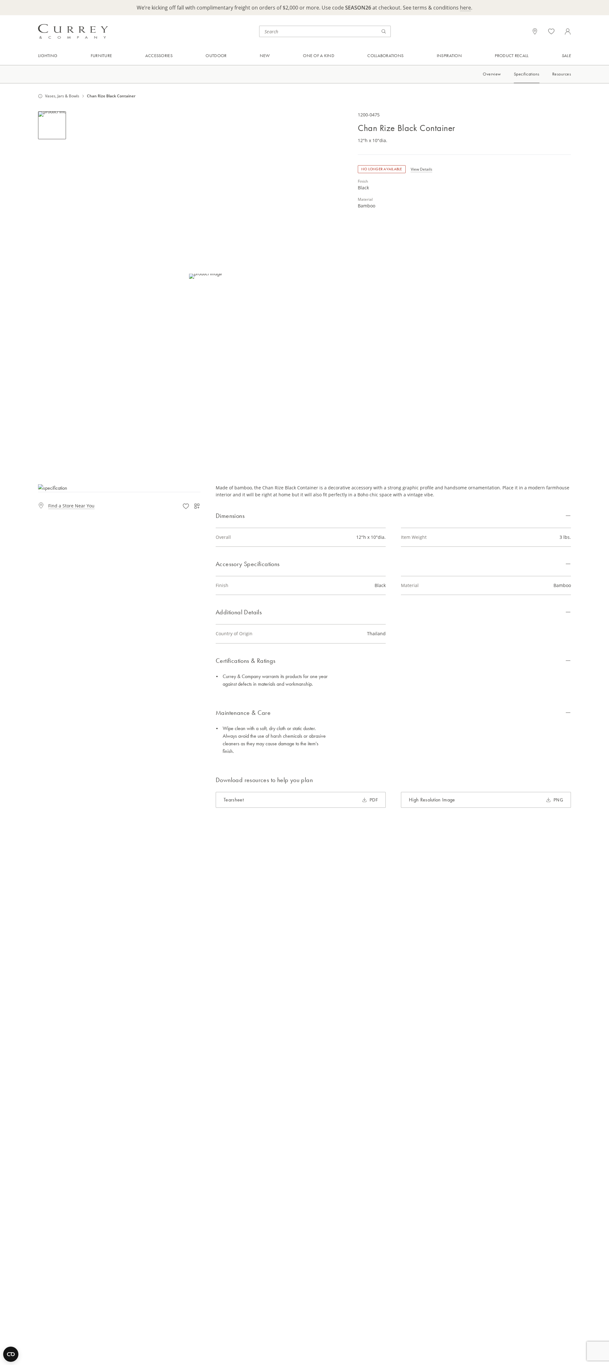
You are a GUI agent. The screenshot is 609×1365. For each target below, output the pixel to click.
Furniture (101, 55)
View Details (421, 169)
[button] (205, 276)
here (465, 7)
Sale (566, 55)
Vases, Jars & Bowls (62, 96)
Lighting (47, 55)
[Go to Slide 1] (52, 125)
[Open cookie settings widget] (10, 1354)
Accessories (159, 55)
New (265, 55)
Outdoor (216, 55)
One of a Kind (318, 55)
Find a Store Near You (71, 506)
